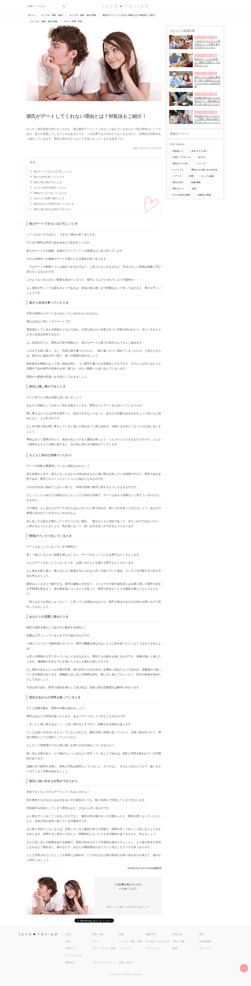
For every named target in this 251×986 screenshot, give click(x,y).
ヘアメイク (125, 948)
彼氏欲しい (178, 151)
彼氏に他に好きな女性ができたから (52, 209)
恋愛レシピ (125, 6)
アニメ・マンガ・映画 (104, 948)
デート (95, 941)
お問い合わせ (126, 962)
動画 (175, 948)
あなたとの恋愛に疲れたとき (49, 198)
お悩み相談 (205, 941)
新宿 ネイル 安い (181, 163)
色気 (191, 176)
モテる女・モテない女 (157, 941)
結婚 (121, 934)
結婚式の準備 (204, 195)
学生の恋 (177, 934)
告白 (201, 934)
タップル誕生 (207, 176)
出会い (68, 941)
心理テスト (71, 948)
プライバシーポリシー (103, 962)
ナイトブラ (178, 170)
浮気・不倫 (178, 941)
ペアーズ (177, 176)
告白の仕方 (178, 182)
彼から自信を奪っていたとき (49, 176)
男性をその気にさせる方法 (204, 170)
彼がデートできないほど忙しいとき (52, 171)
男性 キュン (178, 188)
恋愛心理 (150, 934)
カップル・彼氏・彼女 (130, 941)
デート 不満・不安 (73, 21)
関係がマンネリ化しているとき (50, 193)
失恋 (194, 188)
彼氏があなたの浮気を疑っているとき (54, 203)
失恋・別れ (98, 934)
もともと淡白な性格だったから (50, 187)
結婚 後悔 (196, 182)
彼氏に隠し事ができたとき (48, 182)
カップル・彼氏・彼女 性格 (44, 21)
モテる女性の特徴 (181, 195)
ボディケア (205, 948)
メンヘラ (201, 163)
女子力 (201, 157)
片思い (68, 934)
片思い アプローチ (182, 157)
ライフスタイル (73, 955)
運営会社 (70, 962)
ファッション (153, 948)
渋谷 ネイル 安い (199, 151)
